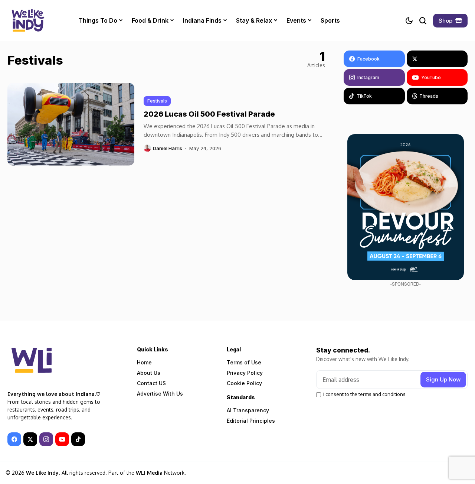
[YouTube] (62, 439)
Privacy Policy (245, 373)
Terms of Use (244, 362)
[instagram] (46, 439)
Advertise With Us (160, 393)
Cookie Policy (244, 383)
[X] (437, 59)
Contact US (151, 383)
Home (144, 362)
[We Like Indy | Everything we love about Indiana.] (27, 20)
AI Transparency (248, 410)
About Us (148, 373)
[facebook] (14, 439)
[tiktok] (78, 439)
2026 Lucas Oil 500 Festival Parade (209, 114)
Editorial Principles (251, 421)
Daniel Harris (167, 148)
